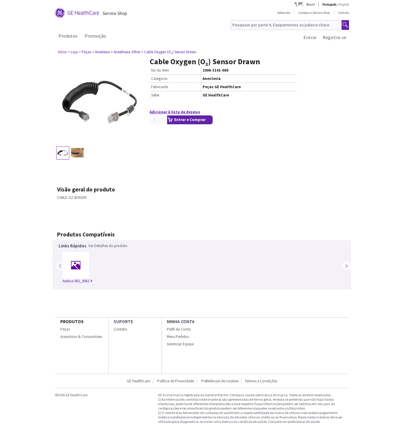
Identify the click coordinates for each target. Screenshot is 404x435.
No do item (160, 70)
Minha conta (181, 321)
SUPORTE (123, 321)
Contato (343, 13)
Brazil (310, 4)
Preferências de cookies (219, 381)
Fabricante (159, 86)
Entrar (310, 37)
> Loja (73, 51)
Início (62, 51)
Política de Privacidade (175, 381)
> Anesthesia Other (125, 51)
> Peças (85, 51)
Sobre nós (283, 13)
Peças (65, 329)
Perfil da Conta (179, 329)
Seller (155, 95)
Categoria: (159, 78)
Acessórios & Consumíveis (81, 336)
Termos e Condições (261, 381)
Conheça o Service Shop (314, 13)
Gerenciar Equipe (180, 344)
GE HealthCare (138, 381)
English (344, 4)
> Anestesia (101, 51)
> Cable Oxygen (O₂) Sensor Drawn (168, 51)
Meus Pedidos (178, 336)
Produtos (68, 36)
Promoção (95, 36)
